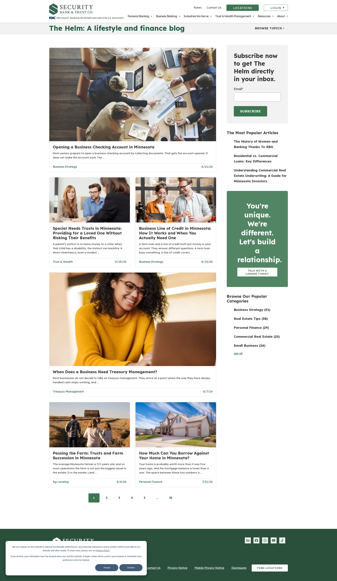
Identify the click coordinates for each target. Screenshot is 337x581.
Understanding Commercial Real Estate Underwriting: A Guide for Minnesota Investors (260, 175)
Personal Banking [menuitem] (138, 16)
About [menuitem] (281, 16)
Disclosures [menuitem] (238, 568)
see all (238, 353)
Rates (197, 7)
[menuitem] (248, 540)
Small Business (249, 346)
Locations (242, 8)
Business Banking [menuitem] (166, 16)
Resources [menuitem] (264, 16)
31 (170, 498)
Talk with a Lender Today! (257, 272)
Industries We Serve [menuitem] (196, 16)
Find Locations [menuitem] (269, 568)
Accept (107, 567)
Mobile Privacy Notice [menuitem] (209, 568)
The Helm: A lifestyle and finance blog (117, 28)
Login (275, 8)
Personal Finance (251, 328)
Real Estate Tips (251, 319)
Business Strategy (252, 310)
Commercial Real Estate (257, 337)
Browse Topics (268, 28)
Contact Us (214, 7)
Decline (131, 567)
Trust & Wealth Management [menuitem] (233, 16)
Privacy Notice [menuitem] (177, 568)
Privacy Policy (102, 550)
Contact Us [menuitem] (153, 568)
